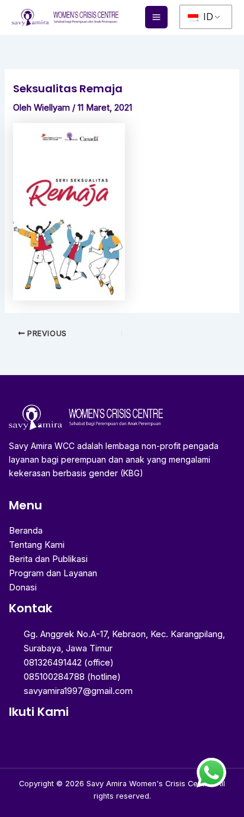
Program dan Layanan (53, 573)
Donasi (23, 587)
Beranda (26, 530)
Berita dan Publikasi (48, 559)
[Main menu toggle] (156, 17)
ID (206, 16)
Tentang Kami (37, 545)
